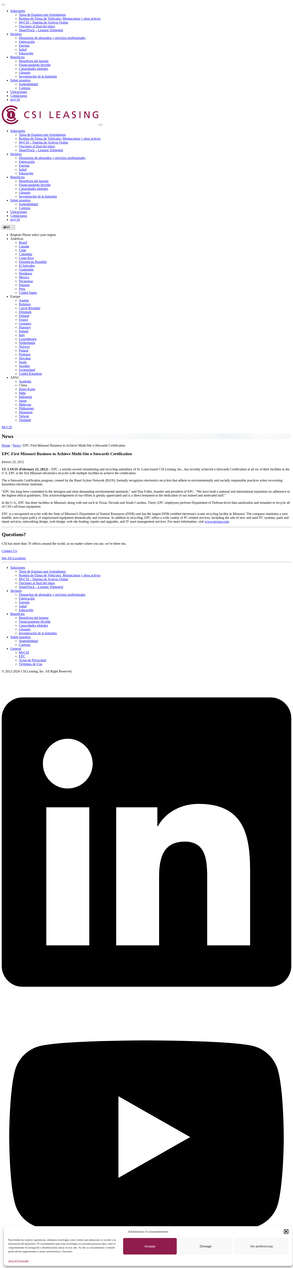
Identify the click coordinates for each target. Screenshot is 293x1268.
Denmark (25, 312)
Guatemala (26, 269)
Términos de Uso (30, 664)
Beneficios (17, 57)
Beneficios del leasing (33, 61)
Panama (24, 285)
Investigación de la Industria (38, 76)
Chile (22, 250)
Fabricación (27, 42)
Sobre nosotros (20, 80)
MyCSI (7, 427)
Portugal (24, 354)
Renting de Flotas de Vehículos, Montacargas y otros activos (59, 18)
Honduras (25, 273)
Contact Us (9, 551)
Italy (22, 335)
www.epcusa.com (217, 521)
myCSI (15, 99)
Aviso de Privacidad (18, 1260)
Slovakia (25, 358)
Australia (25, 381)
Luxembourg (27, 339)
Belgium (24, 304)
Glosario (24, 72)
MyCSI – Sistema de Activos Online (43, 22)
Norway (24, 346)
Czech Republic (30, 308)
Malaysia (25, 404)
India (22, 393)
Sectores (16, 34)
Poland (23, 350)
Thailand (25, 420)
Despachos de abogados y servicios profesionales (52, 38)
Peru (22, 289)
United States (28, 292)
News (17, 445)
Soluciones (17, 11)
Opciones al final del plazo (37, 26)
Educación (26, 53)
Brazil (23, 242)
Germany (25, 323)
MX (9, 227)
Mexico (24, 277)
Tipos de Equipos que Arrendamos (42, 15)
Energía (24, 45)
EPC (22, 656)
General (15, 648)
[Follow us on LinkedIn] (146, 1006)
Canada (24, 246)
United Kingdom (30, 373)
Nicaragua (26, 281)
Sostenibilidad (28, 84)
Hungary (25, 327)
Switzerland (27, 370)
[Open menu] (3, 4)
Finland (24, 316)
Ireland (23, 331)
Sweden (24, 366)
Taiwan (24, 416)
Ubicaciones (18, 92)
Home (6, 445)
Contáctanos (18, 96)
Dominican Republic (33, 262)
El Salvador (27, 265)
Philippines (26, 408)
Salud (23, 49)
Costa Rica (26, 258)
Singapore (26, 412)
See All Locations (14, 558)
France (23, 319)
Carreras (24, 88)
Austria (24, 300)
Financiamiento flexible (35, 65)
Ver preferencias (261, 1246)
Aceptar (150, 1246)
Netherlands (27, 343)
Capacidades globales (33, 69)
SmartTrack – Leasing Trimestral (41, 30)
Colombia (25, 254)
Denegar (206, 1246)
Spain (23, 362)
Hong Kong (27, 389)
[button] (286, 1231)
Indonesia (25, 397)
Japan (23, 400)
